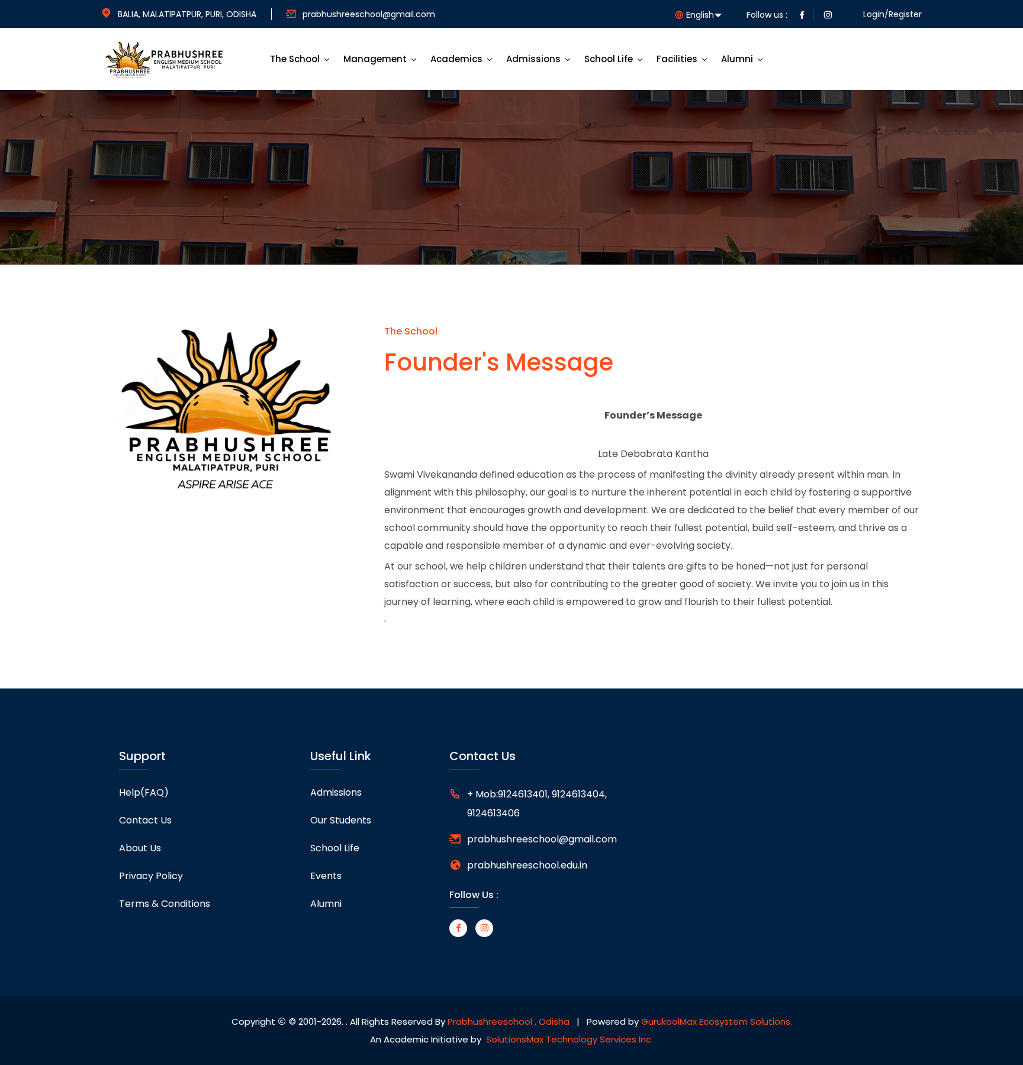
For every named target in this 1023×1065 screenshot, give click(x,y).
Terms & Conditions (164, 903)
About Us (140, 848)
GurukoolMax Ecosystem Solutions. (716, 1021)
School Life (608, 59)
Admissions (533, 59)
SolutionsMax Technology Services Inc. (569, 1039)
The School (295, 59)
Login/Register (892, 14)
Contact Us (145, 820)
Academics (456, 59)
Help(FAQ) (144, 792)
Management (375, 59)
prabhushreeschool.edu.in (527, 865)
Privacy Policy (151, 876)
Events (326, 876)
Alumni (737, 59)
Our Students (340, 820)
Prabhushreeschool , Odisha (509, 1021)
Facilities (677, 59)
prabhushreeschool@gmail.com (369, 14)
